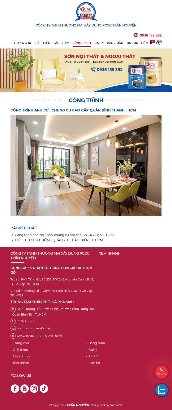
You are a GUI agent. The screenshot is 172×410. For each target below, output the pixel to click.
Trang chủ (22, 43)
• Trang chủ (19, 343)
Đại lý (99, 43)
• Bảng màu (95, 343)
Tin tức (132, 43)
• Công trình (20, 356)
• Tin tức (92, 356)
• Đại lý (91, 350)
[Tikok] (43, 388)
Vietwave (117, 405)
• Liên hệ (93, 363)
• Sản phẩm (19, 363)
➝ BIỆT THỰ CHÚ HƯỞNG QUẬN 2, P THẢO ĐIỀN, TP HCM (56, 240)
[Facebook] (14, 388)
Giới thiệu (42, 43)
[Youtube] (24, 388)
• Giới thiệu (19, 350)
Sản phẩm (61, 43)
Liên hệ (147, 43)
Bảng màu (115, 43)
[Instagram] (34, 388)
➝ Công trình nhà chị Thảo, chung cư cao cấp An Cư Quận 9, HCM (62, 235)
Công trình (82, 43)
